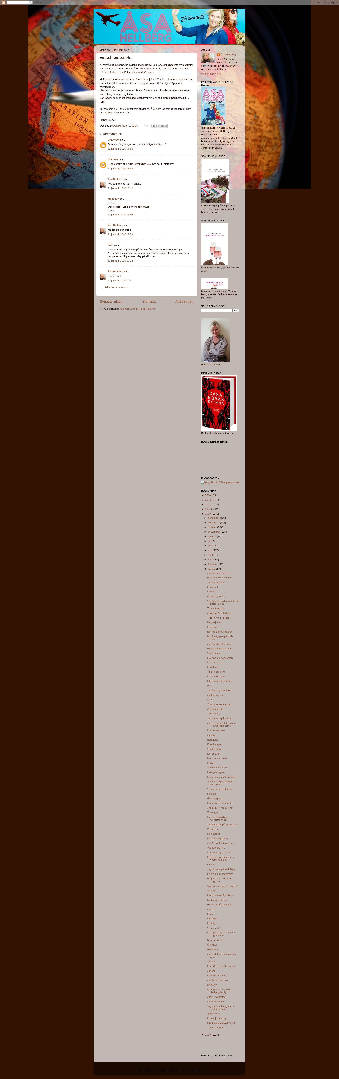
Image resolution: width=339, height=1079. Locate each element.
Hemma (211, 794)
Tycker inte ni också (218, 617)
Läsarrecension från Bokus (222, 777)
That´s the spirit (216, 608)
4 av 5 (210, 909)
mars (211, 559)
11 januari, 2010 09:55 (120, 148)
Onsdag (211, 735)
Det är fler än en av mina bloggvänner (221, 934)
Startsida (149, 301)
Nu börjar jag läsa (217, 900)
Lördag (211, 591)
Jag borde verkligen (218, 573)
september (214, 531)
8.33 (209, 699)
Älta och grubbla (216, 596)
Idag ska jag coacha (218, 852)
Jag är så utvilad (216, 997)
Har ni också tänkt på (219, 904)
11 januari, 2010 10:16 (120, 188)
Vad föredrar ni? (216, 847)
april (210, 555)
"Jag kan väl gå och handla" (222, 886)
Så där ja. (212, 890)
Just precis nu (215, 695)
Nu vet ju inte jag (216, 1018)
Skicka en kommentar (116, 287)
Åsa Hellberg (115, 179)
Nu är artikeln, (215, 940)
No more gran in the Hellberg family (218, 991)
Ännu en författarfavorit (220, 613)
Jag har (211, 961)
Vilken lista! (213, 928)
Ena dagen (213, 667)
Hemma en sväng (217, 975)
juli (210, 541)
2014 (208, 495)
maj (210, 550)
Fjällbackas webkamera (220, 658)
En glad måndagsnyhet (220, 874)
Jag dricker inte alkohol (220, 807)
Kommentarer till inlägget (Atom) (138, 309)
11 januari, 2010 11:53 (120, 234)
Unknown (113, 139)
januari (212, 569)
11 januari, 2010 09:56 (120, 168)
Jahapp (211, 971)
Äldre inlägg (184, 301)
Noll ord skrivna (216, 1001)
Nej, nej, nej (214, 622)
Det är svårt (213, 753)
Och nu (211, 864)
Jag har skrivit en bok (219, 644)
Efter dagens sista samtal (221, 966)
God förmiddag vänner (220, 648)
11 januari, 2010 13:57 (120, 280)
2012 (208, 504)
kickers (178, 1070)
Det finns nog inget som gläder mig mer (220, 858)
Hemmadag (213, 833)
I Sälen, (211, 763)
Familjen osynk (215, 772)
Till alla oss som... (217, 672)
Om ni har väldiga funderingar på (217, 818)
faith (110, 245)
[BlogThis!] (155, 126)
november (214, 522)
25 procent (213, 829)
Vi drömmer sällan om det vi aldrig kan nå (223, 602)
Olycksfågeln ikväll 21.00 (221, 1023)
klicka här (145, 68)
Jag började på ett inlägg (221, 869)
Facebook (212, 587)
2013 (208, 500)
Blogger (199, 1070)
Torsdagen (213, 812)
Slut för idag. (214, 749)
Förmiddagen (214, 744)
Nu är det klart (215, 662)
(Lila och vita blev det (219, 577)
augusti (212, 536)
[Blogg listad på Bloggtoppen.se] (220, 482)
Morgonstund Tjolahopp (220, 895)
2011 (208, 509)
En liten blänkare (216, 676)
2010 (208, 514)
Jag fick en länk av (217, 980)
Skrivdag (212, 944)
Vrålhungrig (213, 653)
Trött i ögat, (213, 713)
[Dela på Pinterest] (166, 126)
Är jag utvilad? (215, 709)
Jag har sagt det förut (219, 690)
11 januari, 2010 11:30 (120, 214)
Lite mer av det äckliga (220, 681)
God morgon (214, 798)
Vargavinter (213, 1013)
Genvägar (212, 918)
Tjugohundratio (215, 1027)
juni (210, 545)
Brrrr (209, 685)
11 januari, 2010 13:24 (120, 260)
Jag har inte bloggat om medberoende (220, 1007)
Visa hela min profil (211, 73)
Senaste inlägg (111, 301)
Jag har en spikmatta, (219, 718)
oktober (212, 527)
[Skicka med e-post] (152, 126)
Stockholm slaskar (217, 767)
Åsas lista (212, 949)
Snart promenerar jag (219, 704)
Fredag (211, 923)
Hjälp (210, 914)
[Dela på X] (159, 126)
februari (212, 564)
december (214, 518)
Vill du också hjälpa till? (220, 789)
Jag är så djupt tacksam (220, 843)
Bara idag (212, 739)
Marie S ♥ (113, 199)
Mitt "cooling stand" (218, 838)
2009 (208, 1034)
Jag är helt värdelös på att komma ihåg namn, (221, 724)
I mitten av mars (216, 730)
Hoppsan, (212, 627)
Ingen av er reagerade (219, 803)
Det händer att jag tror (219, 631)
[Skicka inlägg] (145, 125)
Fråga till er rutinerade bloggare (219, 880)
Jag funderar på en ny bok (222, 824)
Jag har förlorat (215, 582)
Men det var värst (217, 758)
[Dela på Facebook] (162, 126)
